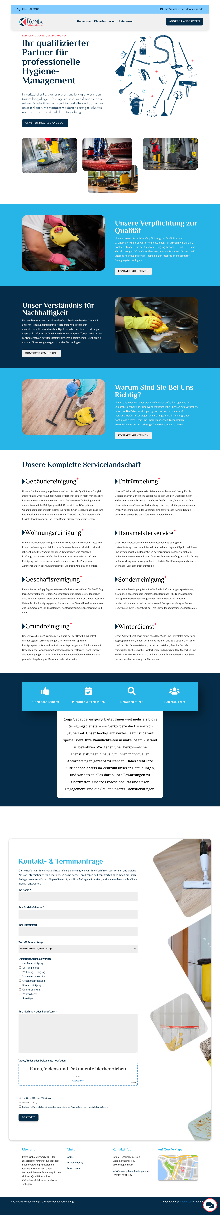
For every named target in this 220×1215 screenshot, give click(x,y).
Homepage (84, 22)
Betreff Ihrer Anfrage (31, 942)
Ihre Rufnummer (28, 925)
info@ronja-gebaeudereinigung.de (184, 9)
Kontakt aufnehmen (133, 271)
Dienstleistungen (104, 22)
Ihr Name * (25, 890)
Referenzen (126, 22)
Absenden (28, 1117)
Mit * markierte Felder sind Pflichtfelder (35, 1098)
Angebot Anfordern (184, 22)
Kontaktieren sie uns (41, 353)
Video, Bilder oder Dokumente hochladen (42, 1061)
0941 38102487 (30, 9)
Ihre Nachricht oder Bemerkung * (38, 1012)
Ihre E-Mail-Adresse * (31, 907)
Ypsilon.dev (186, 1202)
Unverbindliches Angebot (45, 123)
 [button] (210, 1205)
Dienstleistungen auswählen (35, 959)
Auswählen (78, 1081)
